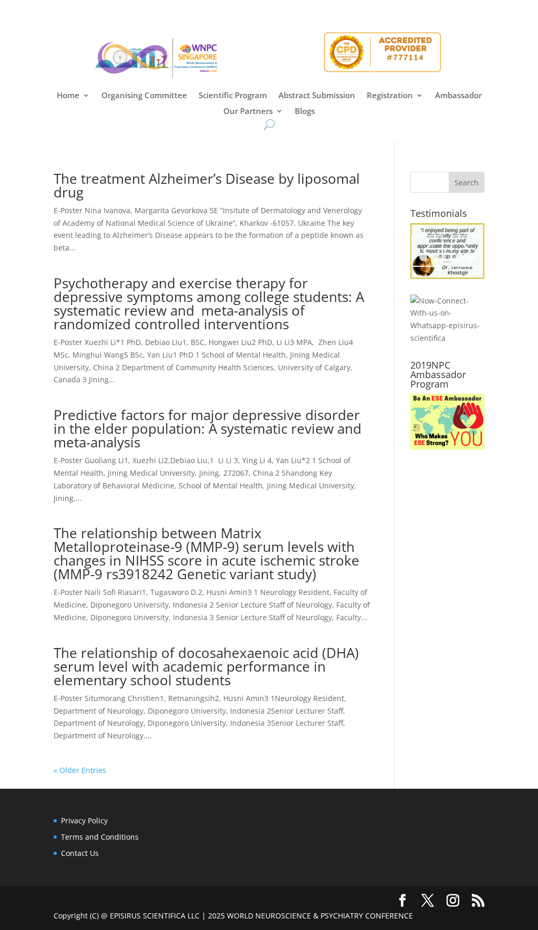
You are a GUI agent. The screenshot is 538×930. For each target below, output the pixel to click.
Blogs (305, 111)
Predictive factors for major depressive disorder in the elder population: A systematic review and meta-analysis (207, 428)
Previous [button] (427, 251)
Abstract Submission (316, 95)
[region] (447, 251)
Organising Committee (144, 95)
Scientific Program (233, 95)
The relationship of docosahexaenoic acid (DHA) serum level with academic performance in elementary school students (206, 666)
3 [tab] (447, 257)
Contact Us (80, 853)
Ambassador (458, 95)
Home (68, 95)
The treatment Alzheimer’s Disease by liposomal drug (207, 185)
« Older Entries (80, 770)
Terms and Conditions (100, 837)
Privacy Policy (84, 820)
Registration (390, 95)
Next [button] (467, 251)
